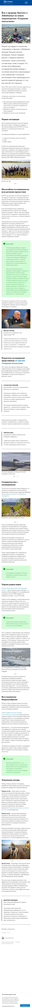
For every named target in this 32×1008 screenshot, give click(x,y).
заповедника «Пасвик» (10, 494)
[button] (15, 184)
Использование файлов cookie (8, 1006)
